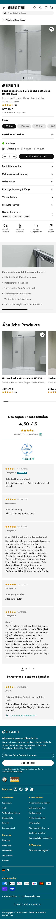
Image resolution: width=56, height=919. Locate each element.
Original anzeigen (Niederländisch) (23, 715)
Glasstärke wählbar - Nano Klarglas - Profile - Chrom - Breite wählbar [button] (23, 382)
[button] (8, 104)
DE (8, 870)
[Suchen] (5, 13)
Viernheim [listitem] (17, 216)
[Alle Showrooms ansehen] (52, 214)
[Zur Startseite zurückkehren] (16, 7)
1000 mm (9, 126)
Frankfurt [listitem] (6, 216)
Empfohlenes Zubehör (13, 134)
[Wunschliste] (46, 7)
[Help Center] (34, 7)
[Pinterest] (26, 789)
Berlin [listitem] (27, 216)
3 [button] (30, 668)
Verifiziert (26, 458)
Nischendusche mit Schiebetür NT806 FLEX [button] (24, 378)
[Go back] (3, 20)
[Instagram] (15, 789)
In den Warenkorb (36, 156)
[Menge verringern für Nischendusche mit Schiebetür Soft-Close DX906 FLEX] (5, 156)
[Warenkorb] (51, 7)
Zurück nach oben (25, 904)
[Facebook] (21, 789)
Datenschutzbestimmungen (12, 771)
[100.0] (26, 449)
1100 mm (24, 126)
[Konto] (40, 7)
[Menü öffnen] (3, 7)
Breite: (5, 120)
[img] (10, 469)
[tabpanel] (24, 366)
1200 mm (39, 126)
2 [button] (26, 668)
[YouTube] (31, 789)
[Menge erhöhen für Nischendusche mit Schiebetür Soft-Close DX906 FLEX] (14, 156)
